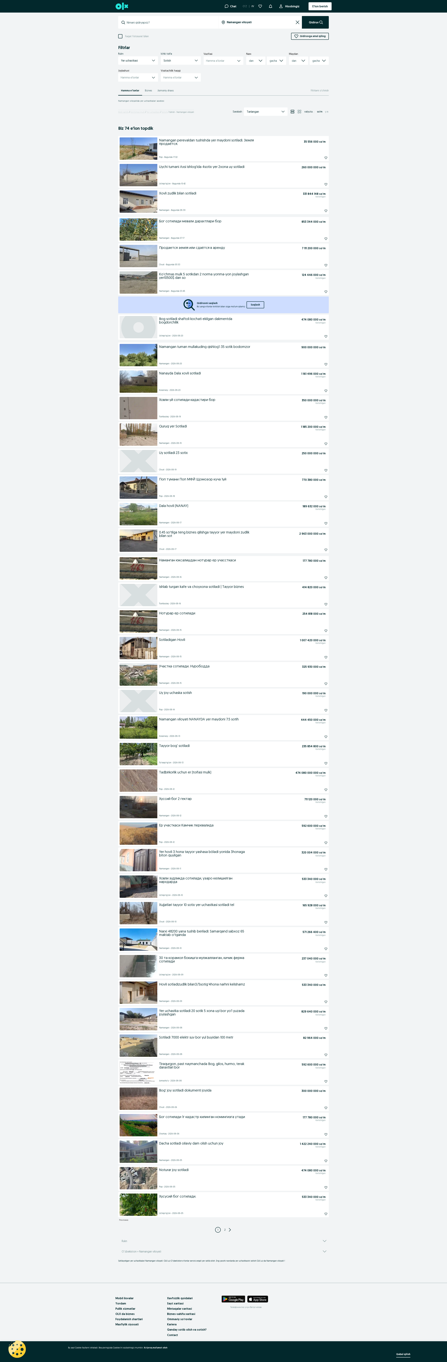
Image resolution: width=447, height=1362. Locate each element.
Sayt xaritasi (175, 1303)
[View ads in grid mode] (299, 112)
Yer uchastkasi (153, 112)
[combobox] (170, 22)
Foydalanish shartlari (129, 1319)
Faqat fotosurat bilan (137, 36)
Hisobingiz (292, 6)
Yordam (120, 1303)
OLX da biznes (125, 1314)
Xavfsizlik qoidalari (180, 1298)
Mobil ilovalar (124, 1298)
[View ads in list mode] (292, 112)
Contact (172, 1335)
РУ (253, 6)
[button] (270, 6)
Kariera (172, 1324)
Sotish (164, 112)
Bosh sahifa (123, 112)
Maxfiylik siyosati (127, 1324)
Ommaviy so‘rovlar (179, 1319)
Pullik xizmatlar (125, 1308)
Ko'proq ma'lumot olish (155, 1347)
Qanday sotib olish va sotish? (187, 1329)
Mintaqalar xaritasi (179, 1308)
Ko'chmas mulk (137, 112)
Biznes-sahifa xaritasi (181, 1314)
